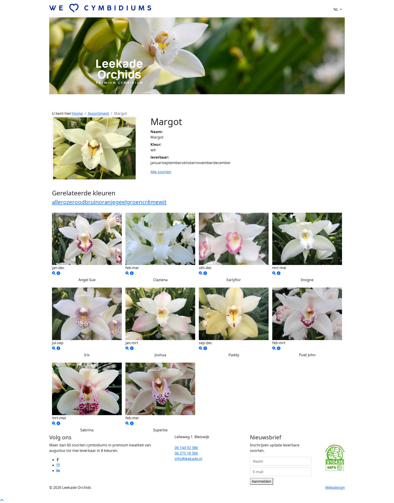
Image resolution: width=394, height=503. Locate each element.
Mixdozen (184, 104)
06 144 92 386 (186, 447)
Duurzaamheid (232, 104)
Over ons (140, 104)
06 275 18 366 (186, 453)
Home (77, 113)
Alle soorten (160, 171)
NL (336, 9)
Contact (255, 104)
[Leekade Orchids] (54, 273)
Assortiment (161, 104)
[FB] (58, 459)
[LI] (59, 470)
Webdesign (335, 487)
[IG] (59, 465)
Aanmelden (261, 481)
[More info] (58, 273)
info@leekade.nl (188, 458)
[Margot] (94, 147)
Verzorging (206, 104)
